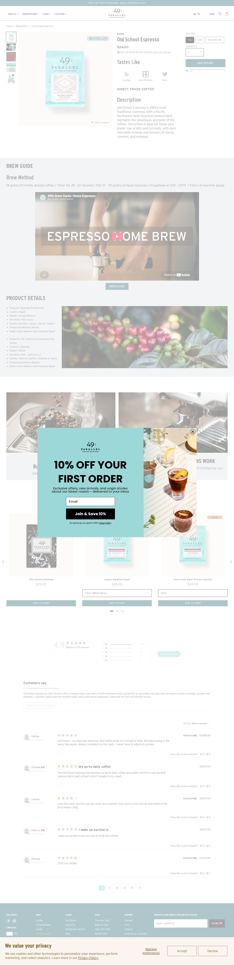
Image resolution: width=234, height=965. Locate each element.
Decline (212, 951)
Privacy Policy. (88, 958)
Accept (182, 951)
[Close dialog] (192, 431)
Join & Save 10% (90, 513)
